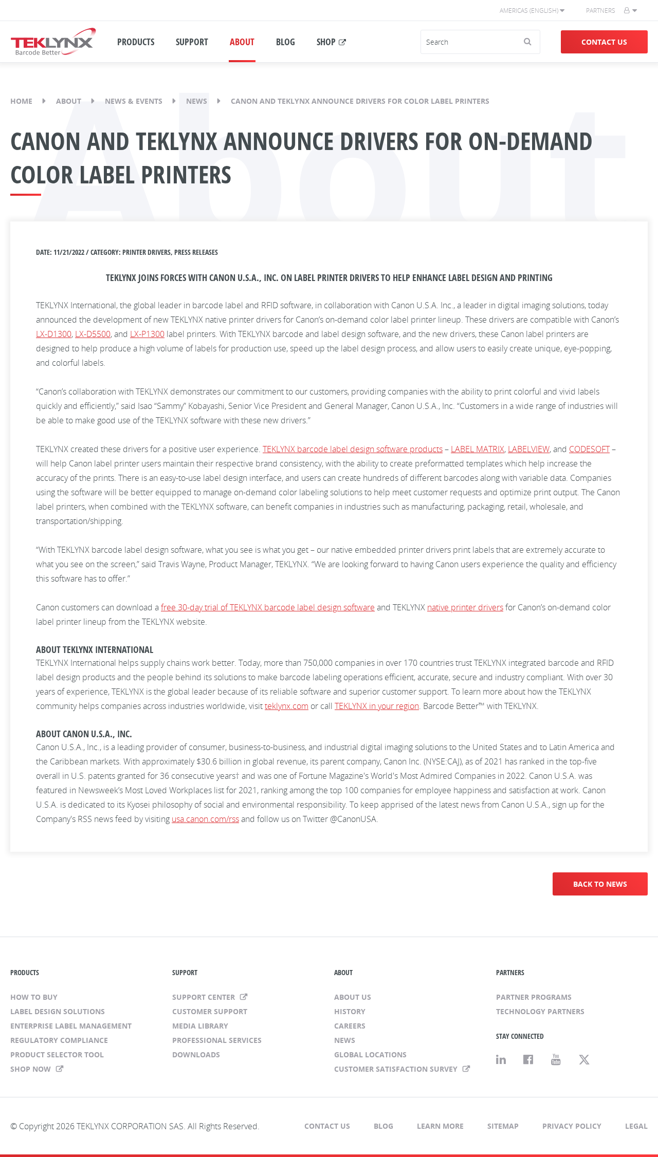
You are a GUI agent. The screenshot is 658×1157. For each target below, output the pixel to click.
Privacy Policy (571, 1126)
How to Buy (34, 997)
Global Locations (370, 1054)
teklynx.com (286, 706)
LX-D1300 (53, 334)
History (349, 1011)
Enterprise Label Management (71, 1026)
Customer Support (209, 1011)
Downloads (196, 1054)
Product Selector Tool (57, 1054)
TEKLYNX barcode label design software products (353, 449)
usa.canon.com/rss (205, 819)
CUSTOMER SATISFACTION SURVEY (397, 1069)
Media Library (200, 1026)
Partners (600, 10)
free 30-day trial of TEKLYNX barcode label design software (268, 607)
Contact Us (604, 42)
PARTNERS (510, 972)
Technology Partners (540, 1011)
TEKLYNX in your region (377, 706)
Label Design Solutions (57, 1011)
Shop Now (31, 1069)
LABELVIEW (529, 449)
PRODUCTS (135, 41)
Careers (349, 1026)
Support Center (204, 997)
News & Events (133, 101)
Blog (383, 1126)
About (68, 101)
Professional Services (217, 1040)
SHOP (326, 41)
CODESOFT (589, 449)
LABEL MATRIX (477, 449)
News (196, 101)
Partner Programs (534, 997)
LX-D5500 (93, 334)
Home (21, 101)
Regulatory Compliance (59, 1040)
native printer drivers (465, 607)
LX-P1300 (147, 334)
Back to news (600, 884)
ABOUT (242, 41)
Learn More (440, 1126)
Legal (636, 1126)
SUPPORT (192, 41)
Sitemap (503, 1126)
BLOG (285, 41)
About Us (352, 997)
